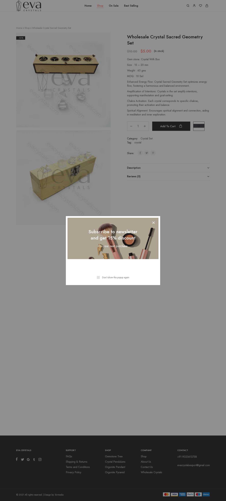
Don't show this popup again (115, 277)
